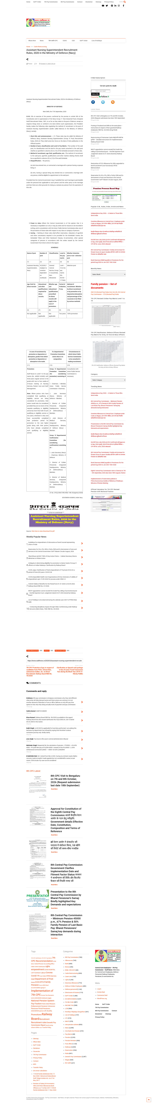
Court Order (42, 976)
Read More (54, 789)
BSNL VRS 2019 (70, 970)
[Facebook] (123, 6)
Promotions (36, 1014)
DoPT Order (37, 2)
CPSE (48, 976)
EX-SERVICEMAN (70, 999)
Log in (99, 989)
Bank (66, 963)
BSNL (32, 964)
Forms (40, 985)
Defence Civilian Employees (73, 986)
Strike (37, 1027)
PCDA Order (45, 1004)
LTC (66, 1018)
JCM (66, 1008)
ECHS (37, 982)
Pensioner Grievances (48, 1006)
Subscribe (95, 94)
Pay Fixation (36, 1004)
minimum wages (46, 998)
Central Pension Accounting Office (44, 964)
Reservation (69, 1050)
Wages (67, 1060)
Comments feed (102, 995)
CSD (73, 40)
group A (43, 987)
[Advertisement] (88, 22)
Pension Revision (70, 1040)
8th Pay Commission (67, 2)
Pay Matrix (68, 1034)
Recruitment (44, 1019)
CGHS (65, 40)
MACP (67, 1021)
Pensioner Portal (37, 1008)
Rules (67, 1053)
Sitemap (98, 2)
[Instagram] (119, 6)
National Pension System (42, 1000)
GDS (44, 985)
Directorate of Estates (72, 992)
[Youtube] (103, 6)
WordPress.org (102, 998)
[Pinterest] (112, 6)
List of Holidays (97, 40)
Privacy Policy (109, 2)
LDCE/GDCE (37, 998)
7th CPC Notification (36, 958)
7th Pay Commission (51, 2)
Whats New (32, 40)
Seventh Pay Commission (73, 1056)
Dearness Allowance (71, 983)
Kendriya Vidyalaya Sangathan (75, 1012)
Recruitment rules (39, 1022)
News (42, 40)
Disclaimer (89, 2)
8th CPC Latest (33, 771)
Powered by (95, 97)
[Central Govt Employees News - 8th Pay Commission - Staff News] (38, 25)
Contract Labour (39, 973)
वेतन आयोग (68, 1063)
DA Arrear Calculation (40, 1070)
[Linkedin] (115, 6)
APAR (54, 961)
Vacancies (36, 1051)
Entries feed (101, 992)
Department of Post (44, 979)
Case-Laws (68, 976)
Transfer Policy (46, 1027)
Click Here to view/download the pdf (42, 531)
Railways (68, 1047)
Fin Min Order (69, 1002)
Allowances (68, 960)
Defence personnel (71, 989)
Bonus (67, 967)
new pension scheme (71, 1024)
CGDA (32, 966)
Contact (79, 2)
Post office (68, 1044)
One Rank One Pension (72, 1031)
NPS (34, 1064)
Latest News (95, 109)
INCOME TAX (69, 1005)
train (40, 1027)
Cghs (66, 980)
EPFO (42, 982)
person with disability (46, 1011)
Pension (67, 1037)
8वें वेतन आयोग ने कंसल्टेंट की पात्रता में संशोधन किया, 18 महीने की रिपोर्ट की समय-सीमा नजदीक (65, 845)
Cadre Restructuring (71, 973)
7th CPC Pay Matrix (47, 958)
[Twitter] (107, 6)
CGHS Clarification (40, 966)
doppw (33, 982)
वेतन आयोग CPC (53, 40)
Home (28, 2)
